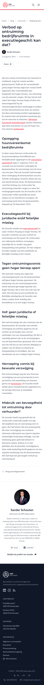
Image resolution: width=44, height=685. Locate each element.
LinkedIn (30, 548)
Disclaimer (7, 645)
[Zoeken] (33, 4)
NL (18, 675)
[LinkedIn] (4, 590)
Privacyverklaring (9, 648)
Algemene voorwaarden (12, 641)
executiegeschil (30, 228)
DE (29, 675)
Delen (6, 64)
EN (24, 675)
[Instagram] (9, 590)
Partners (6, 655)
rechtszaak (18, 129)
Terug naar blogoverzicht (15, 471)
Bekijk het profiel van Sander (20, 554)
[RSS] (14, 590)
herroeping (16, 383)
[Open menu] (38, 4)
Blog (12, 21)
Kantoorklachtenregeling (12, 652)
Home (4, 21)
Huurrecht (22, 21)
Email (16, 548)
